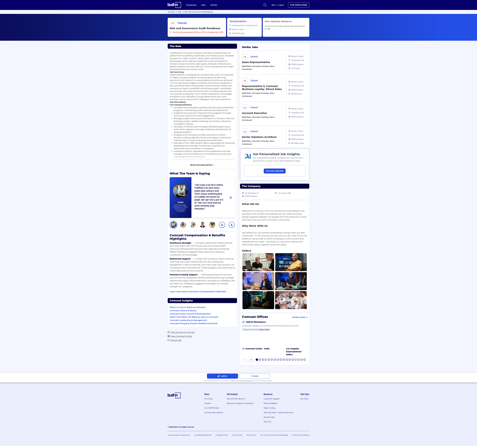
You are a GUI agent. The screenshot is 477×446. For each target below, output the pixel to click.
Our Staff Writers (211, 408)
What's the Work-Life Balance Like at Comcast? (194, 317)
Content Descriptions (213, 412)
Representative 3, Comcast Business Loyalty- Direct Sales (262, 88)
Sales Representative (256, 62)
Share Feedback (270, 403)
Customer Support (272, 399)
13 (293, 360)
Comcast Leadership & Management (188, 320)
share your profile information (242, 380)
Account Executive (254, 113)
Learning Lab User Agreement (179, 435)
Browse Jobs (269, 417)
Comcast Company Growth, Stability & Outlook (194, 323)
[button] (173, 225)
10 (284, 360)
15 (299, 360)
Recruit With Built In (236, 399)
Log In (281, 5)
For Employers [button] (298, 5)
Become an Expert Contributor (240, 403)
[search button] (265, 5)
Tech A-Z (267, 422)
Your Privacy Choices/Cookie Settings (274, 435)
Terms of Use (251, 435)
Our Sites (304, 399)
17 (305, 360)
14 (296, 360)
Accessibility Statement (203, 435)
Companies (191, 5)
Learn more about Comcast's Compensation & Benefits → (199, 291)
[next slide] (250, 359)
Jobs (203, 5)
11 (286, 360)
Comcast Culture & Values (183, 310)
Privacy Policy (237, 435)
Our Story (208, 399)
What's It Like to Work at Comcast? (188, 307)
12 (290, 360)
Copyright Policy (222, 435)
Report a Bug (269, 408)
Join (273, 5)
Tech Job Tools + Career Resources (278, 412)
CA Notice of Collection (300, 435)
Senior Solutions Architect (259, 137)
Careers (207, 403)
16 (302, 360)
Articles (213, 5)
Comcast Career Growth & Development (190, 314)
